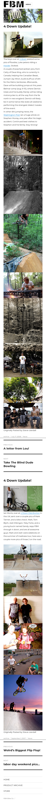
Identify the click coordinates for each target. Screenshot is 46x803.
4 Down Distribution (30, 513)
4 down (23, 59)
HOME (7, 779)
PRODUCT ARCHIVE (13, 785)
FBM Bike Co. (9, 798)
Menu (28, 4)
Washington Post (12, 115)
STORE (7, 791)
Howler (7, 66)
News (25, 436)
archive (6, 436)
